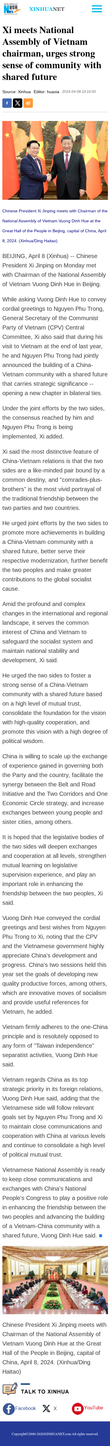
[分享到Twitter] (17, 103)
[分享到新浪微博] (28, 103)
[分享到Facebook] (7, 103)
